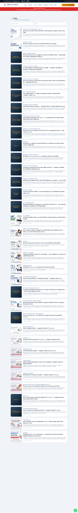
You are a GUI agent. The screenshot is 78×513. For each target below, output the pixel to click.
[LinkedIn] (28, 1)
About (35, 5)
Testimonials (46, 5)
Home (25, 5)
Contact (51, 5)
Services (30, 5)
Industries (40, 5)
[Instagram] (24, 1)
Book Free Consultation (68, 5)
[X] (26, 1)
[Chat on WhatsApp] (75, 510)
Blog (55, 5)
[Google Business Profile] (29, 1)
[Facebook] (22, 1)
